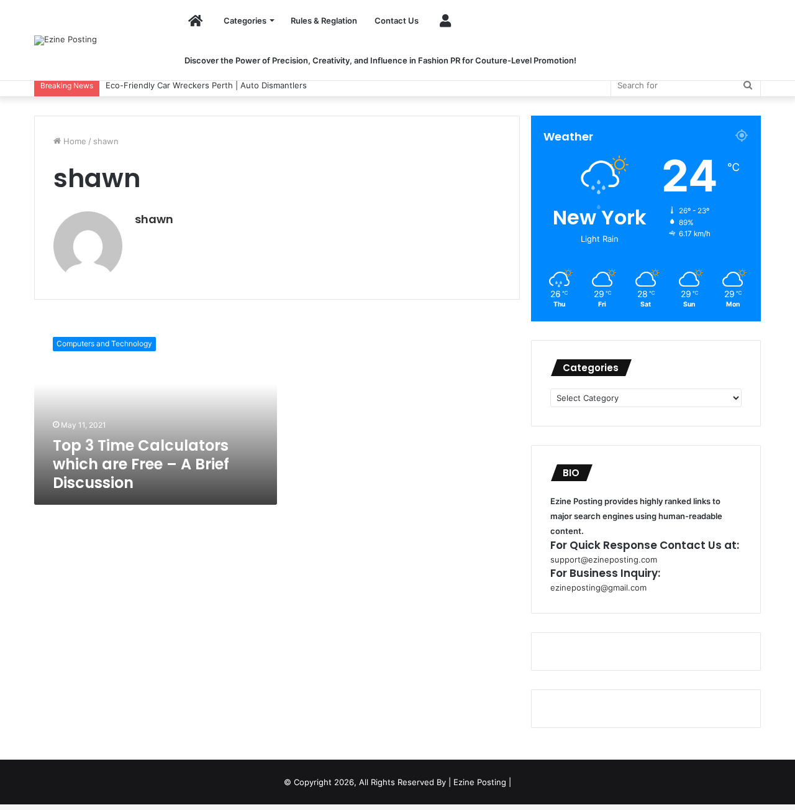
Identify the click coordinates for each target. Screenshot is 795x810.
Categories (245, 20)
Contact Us (397, 20)
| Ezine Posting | (479, 782)
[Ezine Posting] (65, 40)
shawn (154, 219)
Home (73, 141)
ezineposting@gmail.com (598, 587)
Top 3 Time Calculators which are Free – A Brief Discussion (141, 464)
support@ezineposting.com (603, 559)
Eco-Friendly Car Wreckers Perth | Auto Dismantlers (193, 85)
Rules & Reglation (324, 20)
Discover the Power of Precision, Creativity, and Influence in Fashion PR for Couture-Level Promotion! (380, 60)
